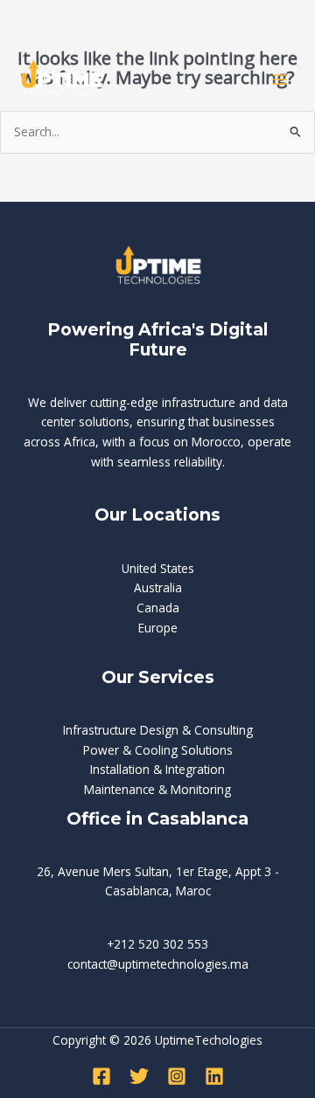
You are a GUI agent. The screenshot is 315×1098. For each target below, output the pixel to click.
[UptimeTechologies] (61, 79)
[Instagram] (176, 1076)
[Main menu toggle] (280, 80)
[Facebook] (101, 1076)
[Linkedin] (214, 1076)
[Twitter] (139, 1076)
